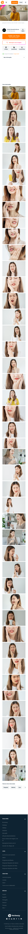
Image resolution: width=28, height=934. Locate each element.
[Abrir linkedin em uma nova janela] (11, 920)
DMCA (3, 857)
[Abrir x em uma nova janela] (18, 920)
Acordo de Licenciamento (8, 854)
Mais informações (7, 56)
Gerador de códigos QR (8, 845)
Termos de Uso (8, 929)
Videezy (4, 827)
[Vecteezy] (2, 2)
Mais (3, 909)
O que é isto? (16, 53)
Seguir (23, 31)
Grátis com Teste (14, 36)
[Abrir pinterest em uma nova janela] (13, 920)
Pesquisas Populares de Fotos (9, 867)
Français (4, 906)
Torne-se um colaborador (8, 886)
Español (4, 898)
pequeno (6, 786)
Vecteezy (4, 824)
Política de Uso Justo (13, 930)
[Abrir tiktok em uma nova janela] (15, 920)
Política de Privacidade (17, 929)
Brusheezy (5, 821)
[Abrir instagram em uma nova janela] (8, 920)
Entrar (21, 2)
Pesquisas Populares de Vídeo (9, 869)
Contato (4, 881)
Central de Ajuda (6, 878)
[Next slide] (22, 787)
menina (13, 786)
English (4, 895)
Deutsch (4, 903)
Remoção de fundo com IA (9, 842)
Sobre (3, 884)
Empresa (4, 830)
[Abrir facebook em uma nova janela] (6, 920)
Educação (4, 832)
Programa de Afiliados (7, 859)
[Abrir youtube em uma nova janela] (20, 920)
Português (5, 901)
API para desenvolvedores (8, 835)
